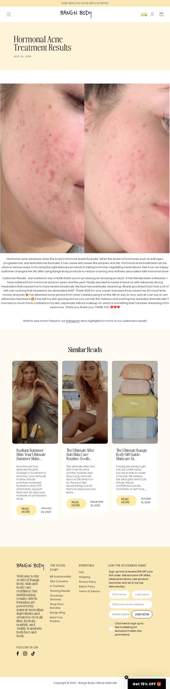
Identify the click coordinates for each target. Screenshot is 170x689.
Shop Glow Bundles (57, 606)
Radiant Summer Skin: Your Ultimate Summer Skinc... (31, 454)
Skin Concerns (59, 581)
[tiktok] (33, 654)
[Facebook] (18, 654)
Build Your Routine (56, 619)
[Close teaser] (126, 677)
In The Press (57, 586)
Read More (26, 510)
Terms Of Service (89, 591)
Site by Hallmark (106, 683)
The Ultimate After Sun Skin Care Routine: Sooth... (80, 454)
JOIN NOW (142, 614)
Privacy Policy (87, 581)
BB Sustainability (60, 576)
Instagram (73, 321)
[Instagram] (25, 654)
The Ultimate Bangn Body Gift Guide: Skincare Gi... (131, 454)
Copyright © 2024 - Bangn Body (74, 683)
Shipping (84, 577)
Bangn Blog (57, 612)
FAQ (81, 572)
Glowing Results (60, 591)
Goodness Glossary (56, 597)
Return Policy (87, 586)
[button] (9, 14)
